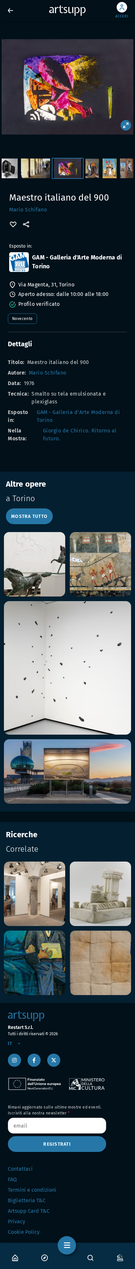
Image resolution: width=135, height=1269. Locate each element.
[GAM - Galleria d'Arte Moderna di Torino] (19, 262)
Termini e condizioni (32, 1190)
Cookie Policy (24, 1232)
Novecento (22, 318)
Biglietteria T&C (27, 1200)
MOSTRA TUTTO (29, 516)
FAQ (12, 1179)
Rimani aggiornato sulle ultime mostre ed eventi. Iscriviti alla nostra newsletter (55, 1110)
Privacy (16, 1221)
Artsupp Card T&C (28, 1211)
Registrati (57, 1144)
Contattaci (20, 1169)
